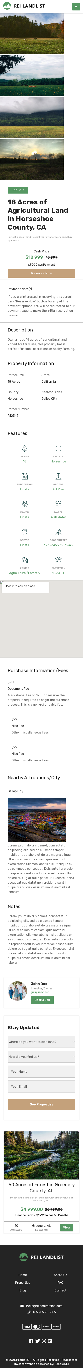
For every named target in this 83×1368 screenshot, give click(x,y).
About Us (60, 1275)
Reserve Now (41, 273)
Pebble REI (62, 1364)
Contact (60, 1290)
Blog (22, 1290)
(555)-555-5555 (44, 1312)
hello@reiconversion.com (44, 1306)
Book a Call (42, 1000)
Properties (22, 1282)
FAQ (60, 1282)
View (66, 1227)
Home (23, 1275)
